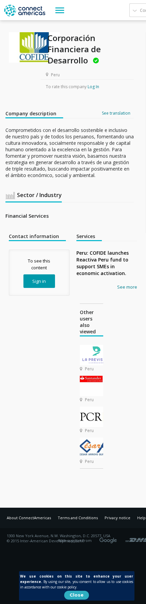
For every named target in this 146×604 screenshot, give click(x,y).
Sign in (39, 281)
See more (127, 287)
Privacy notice (117, 517)
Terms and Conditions (78, 517)
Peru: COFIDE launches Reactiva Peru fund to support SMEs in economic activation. (102, 263)
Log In (93, 87)
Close (77, 595)
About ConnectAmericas (29, 517)
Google (109, 538)
